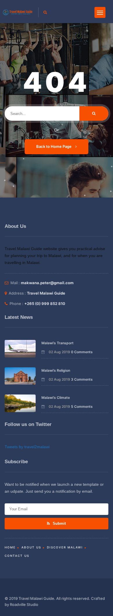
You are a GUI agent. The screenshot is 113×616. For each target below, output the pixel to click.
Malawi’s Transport (57, 343)
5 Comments (82, 406)
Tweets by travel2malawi (27, 446)
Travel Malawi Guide (46, 293)
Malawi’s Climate (55, 397)
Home (10, 547)
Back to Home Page (54, 146)
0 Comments (82, 352)
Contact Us (17, 555)
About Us (31, 547)
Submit (59, 523)
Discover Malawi (65, 547)
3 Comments (82, 379)
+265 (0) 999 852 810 (44, 303)
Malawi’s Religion (55, 370)
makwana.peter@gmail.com (47, 282)
